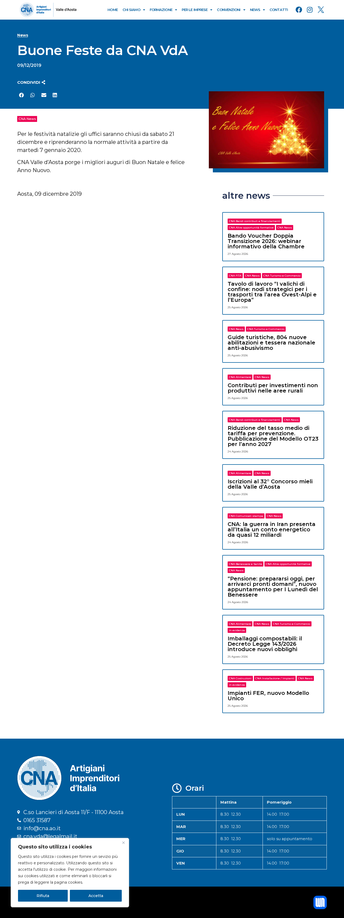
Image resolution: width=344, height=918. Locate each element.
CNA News (27, 119)
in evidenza (237, 630)
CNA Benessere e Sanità (245, 564)
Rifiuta (43, 895)
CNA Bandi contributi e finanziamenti (254, 221)
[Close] (123, 842)
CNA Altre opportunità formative (251, 227)
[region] (70, 872)
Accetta (95, 895)
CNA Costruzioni (240, 678)
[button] (31, 82)
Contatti (279, 10)
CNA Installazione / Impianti (274, 678)
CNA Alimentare (240, 377)
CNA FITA (235, 275)
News (255, 10)
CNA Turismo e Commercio (281, 275)
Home (112, 10)
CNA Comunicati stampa (246, 516)
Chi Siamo (131, 10)
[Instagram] (310, 9)
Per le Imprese (194, 10)
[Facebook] (299, 9)
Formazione (161, 10)
